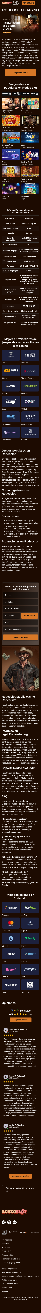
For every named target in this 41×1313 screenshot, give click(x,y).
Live (14, 93)
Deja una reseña (20, 1020)
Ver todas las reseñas (20, 1176)
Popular (5, 93)
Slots (33, 93)
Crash (24, 93)
